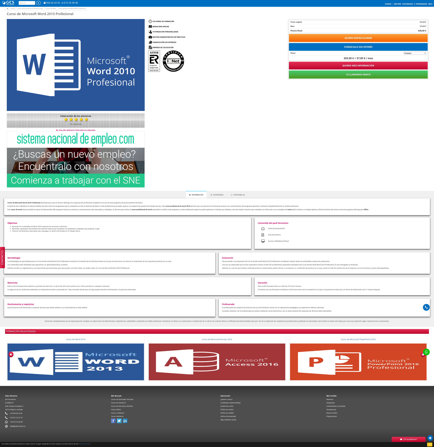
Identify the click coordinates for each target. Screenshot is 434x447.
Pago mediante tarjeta (228, 420)
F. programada (420, 4)
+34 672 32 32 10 (16, 417)
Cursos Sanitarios (117, 416)
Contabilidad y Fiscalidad (335, 406)
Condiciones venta (226, 406)
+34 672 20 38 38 (16, 422)
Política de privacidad (228, 416)
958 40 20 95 (53, 2)
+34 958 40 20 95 (16, 413)
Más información (84, 444)
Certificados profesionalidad (230, 403)
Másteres (329, 399)
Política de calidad (227, 413)
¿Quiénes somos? (226, 399)
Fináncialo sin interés (358, 46)
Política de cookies (227, 409)
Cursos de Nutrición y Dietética (122, 406)
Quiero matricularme (358, 37)
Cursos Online (116, 409)
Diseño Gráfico (331, 413)
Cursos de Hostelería (118, 403)
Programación (331, 416)
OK (430, 444)
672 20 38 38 (71, 2)
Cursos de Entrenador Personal (122, 399)
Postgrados (330, 403)
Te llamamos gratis (358, 74)
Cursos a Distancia (117, 413)
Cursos (388, 4)
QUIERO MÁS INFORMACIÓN (358, 65)
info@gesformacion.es (17, 426)
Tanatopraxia (331, 409)
